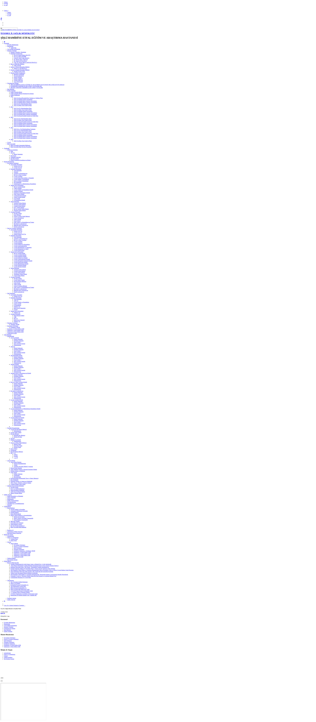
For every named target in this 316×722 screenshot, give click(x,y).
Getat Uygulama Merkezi (20, 286)
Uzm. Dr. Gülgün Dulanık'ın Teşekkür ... (14, 605)
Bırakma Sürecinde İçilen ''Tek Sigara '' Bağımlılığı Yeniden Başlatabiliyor (30, 567)
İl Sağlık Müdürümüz (12, 44)
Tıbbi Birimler (7, 334)
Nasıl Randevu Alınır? (16, 524)
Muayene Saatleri (15, 521)
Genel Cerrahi (17, 303)
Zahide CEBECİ (18, 78)
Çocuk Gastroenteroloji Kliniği (22, 259)
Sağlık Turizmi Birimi (13, 500)
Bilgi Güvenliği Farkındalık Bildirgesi (20, 145)
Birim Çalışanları (18, 154)
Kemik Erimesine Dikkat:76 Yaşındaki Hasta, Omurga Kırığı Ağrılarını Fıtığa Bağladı (33, 568)
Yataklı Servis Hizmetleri (17, 185)
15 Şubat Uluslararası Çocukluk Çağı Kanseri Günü (24, 594)
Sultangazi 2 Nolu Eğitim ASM (15, 332)
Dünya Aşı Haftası (15, 583)
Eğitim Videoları (18, 474)
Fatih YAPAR (17, 65)
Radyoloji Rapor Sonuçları (14, 533)
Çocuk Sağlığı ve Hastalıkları (21, 179)
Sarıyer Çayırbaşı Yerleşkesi (14, 228)
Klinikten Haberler (19, 340)
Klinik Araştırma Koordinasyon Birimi (21, 160)
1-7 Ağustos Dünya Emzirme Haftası (20, 592)
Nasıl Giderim (14, 543)
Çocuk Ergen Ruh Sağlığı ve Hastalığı (24, 178)
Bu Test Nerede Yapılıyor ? (18, 525)
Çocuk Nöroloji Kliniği (20, 266)
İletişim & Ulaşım (8, 534)
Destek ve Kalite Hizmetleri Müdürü (20, 70)
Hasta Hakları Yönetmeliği (21, 520)
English (6, 3)
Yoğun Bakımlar (15, 201)
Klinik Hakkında (18, 339)
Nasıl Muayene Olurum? (17, 522)
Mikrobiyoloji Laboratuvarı (21, 225)
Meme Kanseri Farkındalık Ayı (19, 588)
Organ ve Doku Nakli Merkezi (22, 216)
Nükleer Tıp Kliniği (16, 440)
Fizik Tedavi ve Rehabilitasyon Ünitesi (24, 222)
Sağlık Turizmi (8, 494)
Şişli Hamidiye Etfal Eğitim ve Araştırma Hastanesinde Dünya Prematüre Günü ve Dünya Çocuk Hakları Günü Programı (42, 570)
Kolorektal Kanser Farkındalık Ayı (19, 585)
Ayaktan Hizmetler (15, 212)
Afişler (15, 465)
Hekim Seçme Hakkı (19, 517)
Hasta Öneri (14, 540)
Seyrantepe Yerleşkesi (13, 163)
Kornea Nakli (17, 447)
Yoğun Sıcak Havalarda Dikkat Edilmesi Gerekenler (24, 573)
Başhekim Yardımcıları (16, 53)
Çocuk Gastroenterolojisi (20, 246)
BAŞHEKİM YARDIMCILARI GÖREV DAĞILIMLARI (26, 86)
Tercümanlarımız (11, 502)
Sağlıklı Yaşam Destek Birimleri (15, 485)
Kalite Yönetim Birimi (16, 92)
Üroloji (16, 309)
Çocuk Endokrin (18, 243)
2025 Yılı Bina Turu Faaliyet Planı (23, 132)
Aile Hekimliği (18, 170)
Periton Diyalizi (18, 437)
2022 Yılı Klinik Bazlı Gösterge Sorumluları (25, 101)
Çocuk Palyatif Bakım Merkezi (19, 429)
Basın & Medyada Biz (13, 562)
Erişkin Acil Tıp (18, 166)
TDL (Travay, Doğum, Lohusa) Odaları (21, 483)
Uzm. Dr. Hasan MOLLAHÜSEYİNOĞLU (25, 62)
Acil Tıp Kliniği (15, 337)
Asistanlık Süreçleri (16, 157)
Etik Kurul (13, 155)
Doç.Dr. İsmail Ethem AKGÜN (22, 55)
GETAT (13, 438)
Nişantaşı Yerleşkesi (12, 323)
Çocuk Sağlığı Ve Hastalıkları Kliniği (23, 189)
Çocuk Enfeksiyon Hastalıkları (22, 244)
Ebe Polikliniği (14, 480)
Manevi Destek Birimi (16, 493)
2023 (12, 107)
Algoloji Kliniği (15, 364)
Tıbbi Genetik (17, 219)
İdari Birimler (10, 89)
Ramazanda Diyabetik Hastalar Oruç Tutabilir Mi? (24, 595)
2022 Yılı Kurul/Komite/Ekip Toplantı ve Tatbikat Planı (28, 98)
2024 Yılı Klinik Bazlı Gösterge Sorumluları (25, 126)
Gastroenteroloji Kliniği (20, 195)
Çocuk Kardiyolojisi (19, 250)
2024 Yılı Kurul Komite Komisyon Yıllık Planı (26, 121)
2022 (12, 96)
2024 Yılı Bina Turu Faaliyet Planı (23, 120)
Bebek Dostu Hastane (16, 468)
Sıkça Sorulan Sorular (19, 343)
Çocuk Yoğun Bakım (19, 272)
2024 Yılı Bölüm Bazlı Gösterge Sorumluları (25, 124)
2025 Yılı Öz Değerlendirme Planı (23, 130)
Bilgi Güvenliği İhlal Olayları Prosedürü (21, 147)
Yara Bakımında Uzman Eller (18, 586)
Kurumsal (6, 43)
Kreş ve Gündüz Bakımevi (17, 488)
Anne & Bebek (11, 460)
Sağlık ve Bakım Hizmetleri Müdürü (20, 67)
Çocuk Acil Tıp (18, 167)
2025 (12, 127)
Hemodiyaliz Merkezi (19, 435)
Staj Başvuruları (15, 158)
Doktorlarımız (17, 345)
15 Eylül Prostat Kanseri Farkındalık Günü (22, 591)
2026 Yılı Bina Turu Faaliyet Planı (23, 141)
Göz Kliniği (17, 198)
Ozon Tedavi (17, 221)
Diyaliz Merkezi (15, 434)
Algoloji (16, 172)
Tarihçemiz (13, 47)
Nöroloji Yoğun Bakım (20, 210)
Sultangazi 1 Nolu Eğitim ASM (15, 330)
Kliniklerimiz (10, 336)
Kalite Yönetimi (11, 90)
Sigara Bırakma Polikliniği (17, 490)
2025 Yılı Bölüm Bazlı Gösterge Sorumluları (25, 136)
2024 (12, 117)
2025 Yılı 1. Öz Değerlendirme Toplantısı (24, 129)
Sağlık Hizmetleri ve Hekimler (15, 496)
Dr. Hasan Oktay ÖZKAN (21, 59)
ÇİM (15, 317)
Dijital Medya (7, 561)
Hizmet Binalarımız (9, 161)
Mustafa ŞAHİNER (19, 74)
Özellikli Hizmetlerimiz (13, 428)
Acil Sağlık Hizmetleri (16, 164)
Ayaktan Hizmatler (15, 314)
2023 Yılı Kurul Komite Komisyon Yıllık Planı (26, 115)
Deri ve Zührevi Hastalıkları (21, 181)
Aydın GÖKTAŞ (18, 80)
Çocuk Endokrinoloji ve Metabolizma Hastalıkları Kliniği (25, 408)
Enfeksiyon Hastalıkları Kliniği (22, 192)
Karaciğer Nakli (18, 445)
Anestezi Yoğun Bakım (20, 203)
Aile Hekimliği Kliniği (16, 355)
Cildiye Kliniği (18, 188)
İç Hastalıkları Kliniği (19, 200)
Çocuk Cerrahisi (18, 176)
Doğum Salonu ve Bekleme (18, 471)
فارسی (16, 457)
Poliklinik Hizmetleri (16, 169)
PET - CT (13, 453)
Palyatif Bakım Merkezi (20, 281)
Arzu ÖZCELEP (18, 81)
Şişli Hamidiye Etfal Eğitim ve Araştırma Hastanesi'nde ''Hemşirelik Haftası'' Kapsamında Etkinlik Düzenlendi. (39, 574)
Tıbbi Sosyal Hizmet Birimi (18, 491)
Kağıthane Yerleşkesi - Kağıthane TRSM (24, 551)
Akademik (6, 148)
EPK (12, 151)
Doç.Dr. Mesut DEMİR (20, 56)
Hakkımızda (10, 499)
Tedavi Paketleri (11, 497)
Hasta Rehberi (11, 508)
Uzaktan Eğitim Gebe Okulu (18, 484)
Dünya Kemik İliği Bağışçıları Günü (20, 589)
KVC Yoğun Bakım (19, 207)
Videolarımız (10, 580)
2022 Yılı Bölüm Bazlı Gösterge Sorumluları (25, 102)
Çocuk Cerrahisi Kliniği (20, 255)
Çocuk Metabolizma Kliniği (21, 263)
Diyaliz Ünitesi (18, 213)
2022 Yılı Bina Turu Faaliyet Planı (23, 105)
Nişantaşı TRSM (15, 324)
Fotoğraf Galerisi (11, 598)
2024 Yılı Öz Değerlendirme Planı (23, 118)
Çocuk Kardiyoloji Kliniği (20, 262)
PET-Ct (16, 318)
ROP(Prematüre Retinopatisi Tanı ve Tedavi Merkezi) (24, 478)
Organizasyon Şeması (13, 83)
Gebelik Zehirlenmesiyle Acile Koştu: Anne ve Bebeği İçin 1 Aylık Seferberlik (31, 564)
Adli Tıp (16, 300)
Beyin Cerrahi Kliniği (19, 187)
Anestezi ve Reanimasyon (20, 173)
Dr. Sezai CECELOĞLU (20, 61)
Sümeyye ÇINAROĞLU (20, 68)
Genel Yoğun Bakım (19, 275)
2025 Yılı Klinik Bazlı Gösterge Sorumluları (25, 138)
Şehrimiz (9, 505)
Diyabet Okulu (14, 487)
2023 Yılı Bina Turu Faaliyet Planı (23, 110)
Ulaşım (9, 542)
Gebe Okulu (17, 283)
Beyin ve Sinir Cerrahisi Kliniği (19, 382)
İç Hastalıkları (17, 305)
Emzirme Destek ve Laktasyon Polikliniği (21, 481)
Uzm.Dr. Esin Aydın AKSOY (21, 58)
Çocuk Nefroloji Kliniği (20, 265)
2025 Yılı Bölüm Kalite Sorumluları (23, 135)
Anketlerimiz (10, 536)
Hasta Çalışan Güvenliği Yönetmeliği (23, 518)
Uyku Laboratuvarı (19, 218)
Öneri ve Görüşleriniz (13, 537)
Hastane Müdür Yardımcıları (18, 73)
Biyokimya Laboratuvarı (20, 223)
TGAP (9, 142)
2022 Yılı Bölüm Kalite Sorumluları (23, 99)
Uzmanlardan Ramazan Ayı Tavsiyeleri (21, 577)
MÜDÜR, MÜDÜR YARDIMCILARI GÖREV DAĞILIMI (27, 87)
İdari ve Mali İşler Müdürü (17, 64)
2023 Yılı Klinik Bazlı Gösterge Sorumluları (25, 114)
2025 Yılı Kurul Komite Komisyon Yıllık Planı (26, 133)
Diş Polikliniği (17, 182)
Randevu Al (10, 530)
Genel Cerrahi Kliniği (19, 197)
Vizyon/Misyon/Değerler (13, 49)
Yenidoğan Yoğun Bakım (20, 274)
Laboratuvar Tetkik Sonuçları (14, 531)
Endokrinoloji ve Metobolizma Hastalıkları (25, 184)
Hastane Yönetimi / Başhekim (18, 52)
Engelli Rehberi (15, 512)
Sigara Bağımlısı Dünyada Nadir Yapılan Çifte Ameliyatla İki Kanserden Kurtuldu (32, 571)
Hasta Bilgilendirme (16, 514)
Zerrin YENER (18, 77)
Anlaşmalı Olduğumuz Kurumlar (19, 511)
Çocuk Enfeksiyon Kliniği (20, 258)
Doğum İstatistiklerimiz (20, 463)
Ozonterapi (13, 450)
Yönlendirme (7, 506)
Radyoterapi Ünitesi (19, 315)
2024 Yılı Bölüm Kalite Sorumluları (23, 123)
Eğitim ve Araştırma (12, 150)
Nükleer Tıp (17, 306)
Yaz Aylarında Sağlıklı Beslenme (19, 582)
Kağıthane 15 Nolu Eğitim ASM (15, 329)
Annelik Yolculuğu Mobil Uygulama (23, 466)
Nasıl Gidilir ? (17, 342)
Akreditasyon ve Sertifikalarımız (15, 503)
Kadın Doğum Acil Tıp (20, 234)
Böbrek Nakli (17, 444)
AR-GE (13, 152)
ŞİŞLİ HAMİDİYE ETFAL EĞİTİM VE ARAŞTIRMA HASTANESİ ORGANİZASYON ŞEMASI (37, 84)
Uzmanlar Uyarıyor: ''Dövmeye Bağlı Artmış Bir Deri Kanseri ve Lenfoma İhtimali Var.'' (34, 576)
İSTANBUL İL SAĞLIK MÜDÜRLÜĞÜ (18, 33)
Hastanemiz (10, 46)
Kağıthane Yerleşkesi (12, 326)
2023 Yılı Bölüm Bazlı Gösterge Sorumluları (25, 113)
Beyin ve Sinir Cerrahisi (20, 175)
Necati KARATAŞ (19, 76)
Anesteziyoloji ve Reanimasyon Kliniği (21, 373)
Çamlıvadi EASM (12, 333)
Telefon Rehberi (11, 558)
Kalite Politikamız (15, 95)
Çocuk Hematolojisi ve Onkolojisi (23, 247)
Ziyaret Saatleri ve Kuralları (18, 509)
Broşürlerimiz (17, 477)
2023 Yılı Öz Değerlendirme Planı (23, 108)
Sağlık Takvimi (11, 599)
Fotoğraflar (17, 475)
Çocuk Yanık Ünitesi (19, 280)
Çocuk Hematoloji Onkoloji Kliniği (23, 260)
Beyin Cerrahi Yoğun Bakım (21, 209)
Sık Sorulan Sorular (12, 559)
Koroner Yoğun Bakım (20, 204)
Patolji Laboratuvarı (19, 226)
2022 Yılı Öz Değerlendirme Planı (23, 104)
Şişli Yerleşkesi (11, 293)
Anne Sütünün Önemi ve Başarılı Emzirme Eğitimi (24, 469)
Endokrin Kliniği (18, 191)
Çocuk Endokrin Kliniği (20, 256)
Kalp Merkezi (17, 215)
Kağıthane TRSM (15, 327)
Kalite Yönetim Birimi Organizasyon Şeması (22, 93)
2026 (12, 139)
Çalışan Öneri (14, 539)
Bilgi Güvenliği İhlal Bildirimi (18, 527)
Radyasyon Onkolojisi (19, 308)
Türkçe (6, 2)
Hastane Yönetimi (12, 50)
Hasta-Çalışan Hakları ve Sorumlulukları (21, 515)
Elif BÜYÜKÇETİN (19, 71)
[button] (6, 10)
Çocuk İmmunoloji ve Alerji (21, 249)
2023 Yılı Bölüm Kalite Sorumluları (23, 111)
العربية (6, 5)
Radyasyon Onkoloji (19, 320)
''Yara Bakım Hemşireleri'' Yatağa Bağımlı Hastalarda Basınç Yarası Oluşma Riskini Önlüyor (35, 565)
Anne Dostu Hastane (16, 462)
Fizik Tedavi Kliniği (19, 194)
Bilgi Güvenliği (11, 144)
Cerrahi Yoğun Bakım (19, 206)
